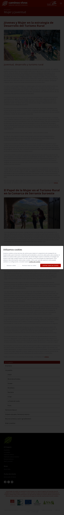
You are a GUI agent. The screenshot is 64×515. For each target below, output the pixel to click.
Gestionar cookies (11, 265)
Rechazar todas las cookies (29, 265)
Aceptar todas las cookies (50, 265)
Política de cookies (34, 262)
